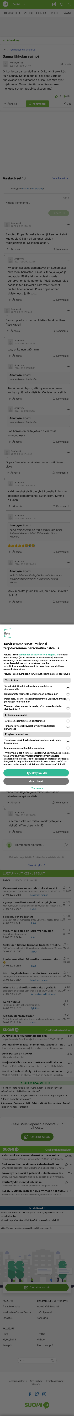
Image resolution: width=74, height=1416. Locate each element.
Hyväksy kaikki (36, 773)
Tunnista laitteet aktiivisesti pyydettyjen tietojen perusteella (29, 727)
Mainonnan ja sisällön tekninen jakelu (24, 747)
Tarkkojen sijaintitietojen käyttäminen (24, 720)
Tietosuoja (37, 788)
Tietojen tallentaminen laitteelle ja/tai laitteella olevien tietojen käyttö (33, 708)
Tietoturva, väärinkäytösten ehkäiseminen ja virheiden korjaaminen (33, 741)
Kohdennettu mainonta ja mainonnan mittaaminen (31, 693)
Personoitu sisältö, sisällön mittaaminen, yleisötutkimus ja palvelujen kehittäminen (35, 700)
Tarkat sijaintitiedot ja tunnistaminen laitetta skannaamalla (28, 687)
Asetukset (36, 781)
